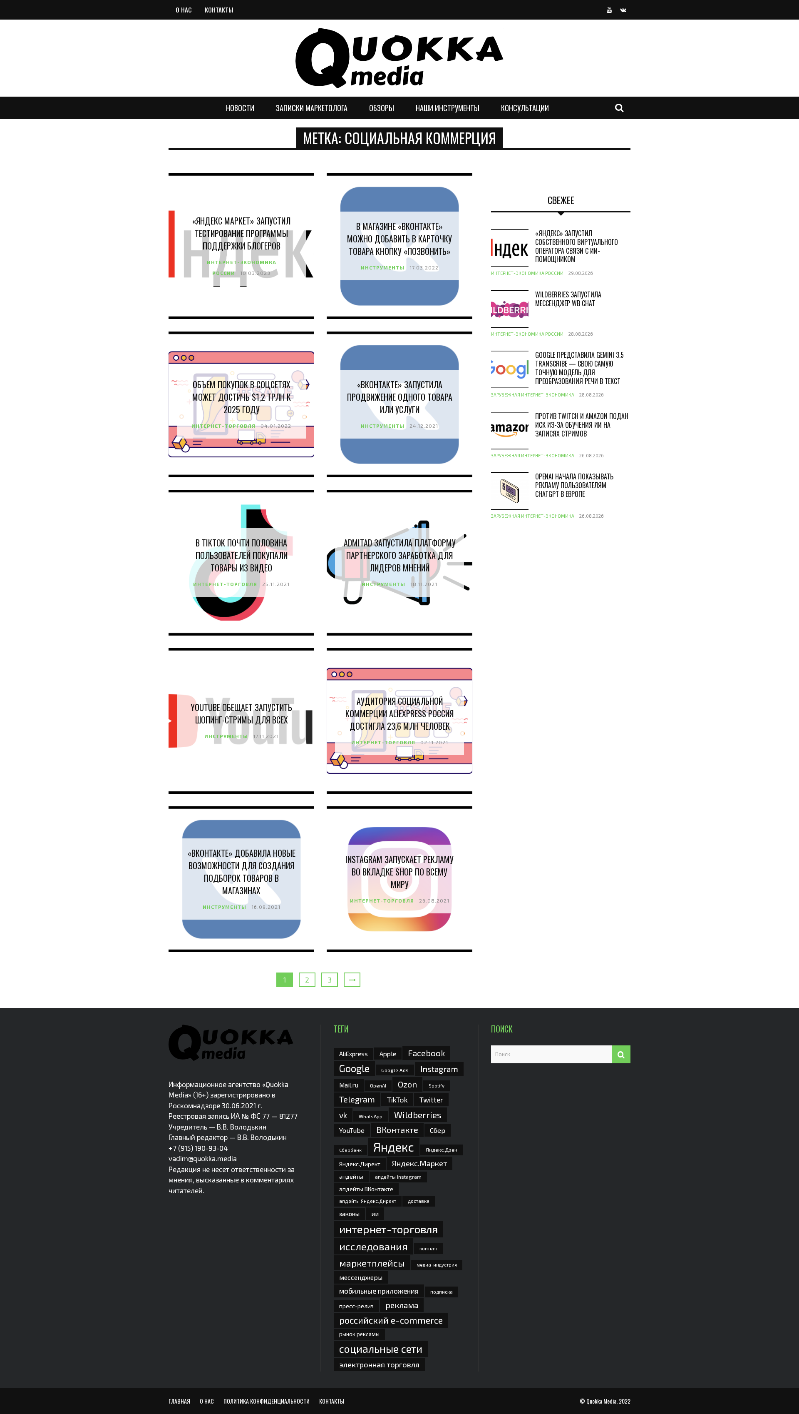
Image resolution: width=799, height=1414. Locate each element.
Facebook (426, 1052)
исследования (373, 1246)
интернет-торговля (388, 1228)
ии (375, 1213)
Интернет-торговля (223, 426)
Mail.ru (348, 1085)
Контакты (219, 9)
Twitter (431, 1099)
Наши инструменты (447, 107)
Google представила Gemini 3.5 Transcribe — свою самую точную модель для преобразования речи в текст (579, 368)
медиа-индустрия (437, 1264)
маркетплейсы (372, 1262)
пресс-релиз (356, 1305)
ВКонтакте (397, 1130)
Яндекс (393, 1147)
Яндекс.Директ (359, 1163)
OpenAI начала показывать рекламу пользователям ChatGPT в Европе (574, 485)
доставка (418, 1201)
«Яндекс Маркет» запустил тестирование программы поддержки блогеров (241, 233)
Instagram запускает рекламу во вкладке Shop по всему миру (399, 871)
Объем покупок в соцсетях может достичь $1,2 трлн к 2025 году (241, 397)
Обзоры (381, 107)
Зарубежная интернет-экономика (532, 394)
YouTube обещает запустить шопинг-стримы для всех (241, 713)
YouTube (352, 1130)
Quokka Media (601, 1401)
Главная (179, 1401)
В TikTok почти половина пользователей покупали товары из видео (242, 555)
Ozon (407, 1084)
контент (428, 1248)
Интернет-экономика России (527, 273)
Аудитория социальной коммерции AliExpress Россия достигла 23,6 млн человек (399, 713)
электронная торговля (379, 1364)
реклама (401, 1305)
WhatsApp (370, 1116)
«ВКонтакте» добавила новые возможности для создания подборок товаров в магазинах (241, 872)
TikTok (397, 1099)
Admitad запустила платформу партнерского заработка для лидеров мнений (400, 555)
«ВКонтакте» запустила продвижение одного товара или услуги (399, 397)
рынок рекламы (359, 1334)
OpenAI (378, 1085)
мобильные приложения (379, 1291)
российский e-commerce (391, 1319)
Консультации (525, 107)
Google (354, 1068)
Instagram (439, 1069)
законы (349, 1213)
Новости (240, 107)
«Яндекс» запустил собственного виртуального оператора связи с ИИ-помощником (576, 246)
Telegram (357, 1099)
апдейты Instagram (398, 1177)
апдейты (351, 1176)
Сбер (437, 1130)
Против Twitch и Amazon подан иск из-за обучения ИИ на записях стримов (581, 425)
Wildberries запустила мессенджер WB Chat (568, 298)
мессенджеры (360, 1277)
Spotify (436, 1085)
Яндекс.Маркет (419, 1163)
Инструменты (382, 267)
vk (343, 1115)
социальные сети (380, 1348)
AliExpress (353, 1053)
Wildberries (418, 1115)
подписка (441, 1291)
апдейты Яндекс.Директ (367, 1201)
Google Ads (395, 1070)
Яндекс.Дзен (441, 1150)
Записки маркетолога (311, 107)
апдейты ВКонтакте (366, 1188)
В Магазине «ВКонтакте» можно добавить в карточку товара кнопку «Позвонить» (399, 238)
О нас (184, 9)
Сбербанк (350, 1149)
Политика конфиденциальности (266, 1401)
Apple (388, 1053)
